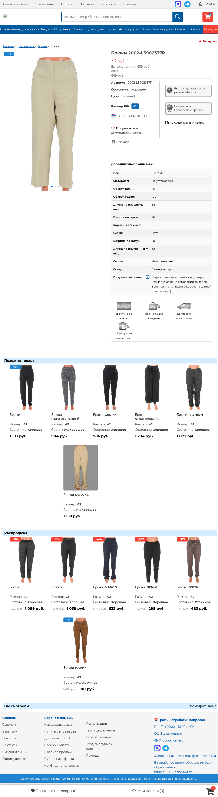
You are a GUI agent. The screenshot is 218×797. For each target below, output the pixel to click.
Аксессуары (128, 29)
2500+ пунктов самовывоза (123, 336)
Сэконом (9, 725)
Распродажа (163, 29)
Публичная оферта (59, 759)
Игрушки (63, 29)
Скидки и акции (16, 4)
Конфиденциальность (61, 766)
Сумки (111, 29)
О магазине (45, 4)
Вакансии (9, 731)
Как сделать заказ (58, 725)
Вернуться (210, 41)
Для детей (48, 29)
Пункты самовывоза (60, 731)
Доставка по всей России (184, 316)
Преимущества (14, 759)
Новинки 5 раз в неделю (154, 316)
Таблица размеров (101, 730)
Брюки (15, 415)
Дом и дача (95, 29)
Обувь (146, 29)
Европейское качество (124, 316)
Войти (209, 4)
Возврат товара (98, 737)
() (56, 791)
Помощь (129, 4)
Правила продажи (58, 752)
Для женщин (10, 29)
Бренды (210, 29)
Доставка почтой (57, 738)
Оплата (66, 4)
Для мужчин (29, 29)
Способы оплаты (57, 745)
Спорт (78, 29)
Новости (9, 738)
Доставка (87, 4)
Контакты (108, 4)
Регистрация (96, 723)
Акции (195, 29)
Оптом (180, 29)
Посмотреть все (201, 706)
